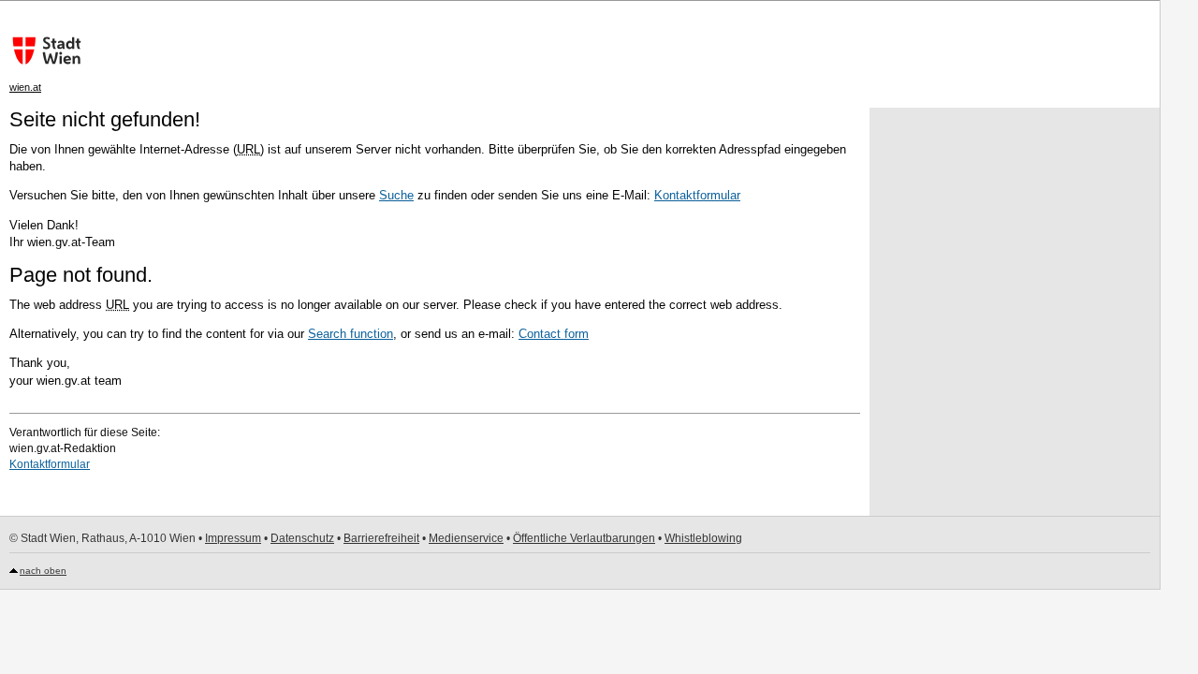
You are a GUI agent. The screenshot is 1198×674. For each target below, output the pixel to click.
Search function (350, 334)
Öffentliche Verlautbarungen (584, 538)
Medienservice (466, 538)
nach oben (43, 570)
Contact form (554, 334)
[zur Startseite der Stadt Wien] (42, 50)
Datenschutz (302, 538)
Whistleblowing (703, 538)
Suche (396, 195)
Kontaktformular (697, 195)
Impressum (233, 538)
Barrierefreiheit (381, 538)
